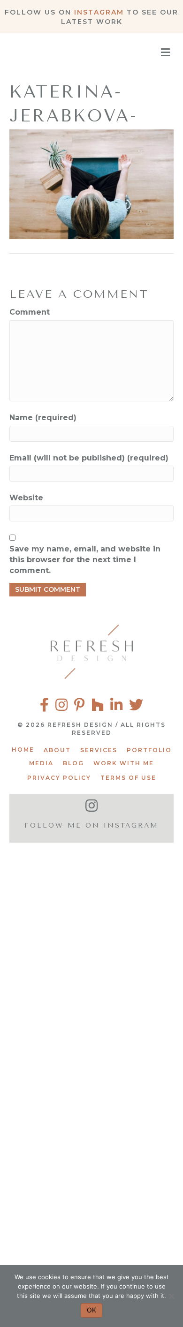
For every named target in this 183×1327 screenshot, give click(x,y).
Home (23, 749)
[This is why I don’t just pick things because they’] (91, 1221)
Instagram (99, 12)
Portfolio (149, 750)
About (57, 750)
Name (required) (42, 417)
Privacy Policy (59, 777)
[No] (171, 1296)
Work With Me (123, 763)
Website (26, 497)
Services (98, 750)
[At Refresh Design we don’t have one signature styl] (91, 1007)
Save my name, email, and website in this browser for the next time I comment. (84, 559)
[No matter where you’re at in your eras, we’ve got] (91, 899)
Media (41, 763)
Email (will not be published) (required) (88, 457)
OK (91, 1310)
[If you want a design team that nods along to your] (91, 1114)
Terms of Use (128, 777)
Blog (73, 763)
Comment (29, 312)
